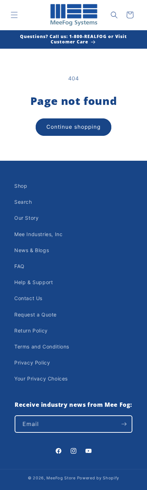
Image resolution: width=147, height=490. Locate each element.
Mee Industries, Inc (38, 234)
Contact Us (28, 298)
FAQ (19, 266)
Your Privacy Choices (41, 379)
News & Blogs (31, 250)
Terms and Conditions (41, 346)
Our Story (26, 218)
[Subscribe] (124, 424)
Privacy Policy (32, 362)
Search (23, 202)
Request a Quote (35, 314)
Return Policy (31, 330)
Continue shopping (73, 126)
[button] (14, 15)
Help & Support (33, 282)
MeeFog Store (60, 477)
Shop (20, 186)
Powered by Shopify (98, 477)
